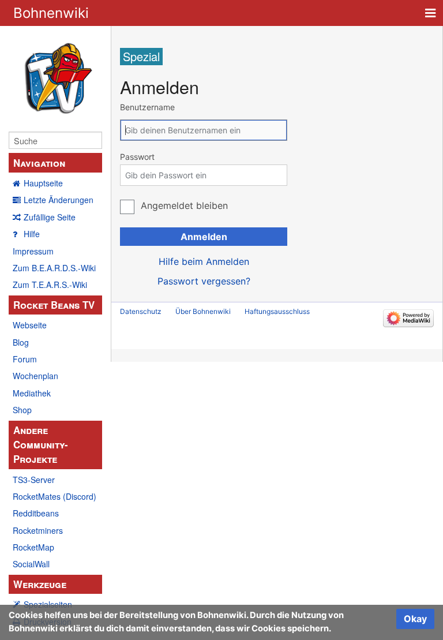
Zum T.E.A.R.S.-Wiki (50, 284)
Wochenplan (35, 375)
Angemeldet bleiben (184, 205)
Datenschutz (141, 311)
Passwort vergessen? (203, 281)
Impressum (33, 251)
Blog (21, 342)
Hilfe (32, 233)
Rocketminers (38, 530)
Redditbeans (36, 513)
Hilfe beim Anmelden (204, 261)
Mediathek (32, 393)
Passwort (137, 157)
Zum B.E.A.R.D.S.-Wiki (54, 268)
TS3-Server (34, 479)
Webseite (30, 325)
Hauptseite (43, 183)
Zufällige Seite (50, 217)
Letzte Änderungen (58, 199)
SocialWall (31, 564)
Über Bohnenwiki (203, 311)
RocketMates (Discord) (54, 496)
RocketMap (33, 547)
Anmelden (204, 236)
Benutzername (147, 107)
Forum (25, 359)
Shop (22, 410)
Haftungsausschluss (277, 311)
